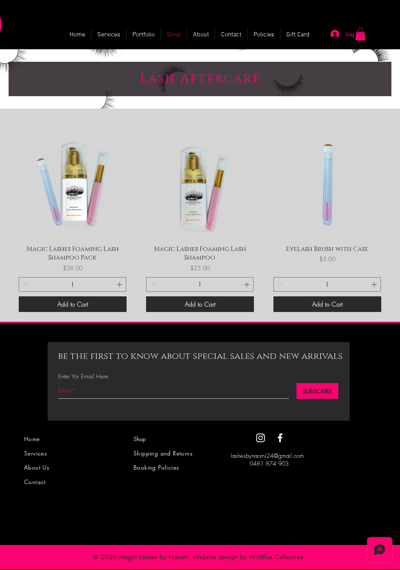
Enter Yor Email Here (83, 377)
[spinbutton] (72, 284)
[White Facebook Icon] (280, 438)
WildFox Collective (276, 557)
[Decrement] (25, 284)
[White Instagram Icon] (260, 438)
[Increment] (120, 284)
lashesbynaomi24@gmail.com (267, 456)
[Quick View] (73, 184)
